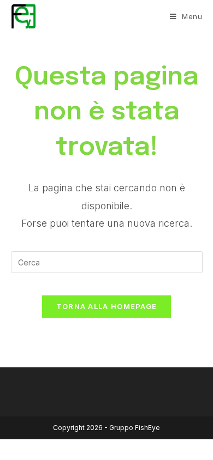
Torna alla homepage (106, 306)
